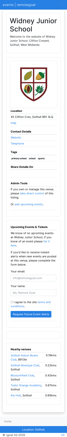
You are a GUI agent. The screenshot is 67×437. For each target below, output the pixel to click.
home (7, 421)
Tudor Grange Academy (26, 385)
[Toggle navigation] (62, 5)
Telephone (17, 143)
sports (41, 158)
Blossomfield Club (22, 375)
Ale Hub (16, 395)
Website (16, 137)
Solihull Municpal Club (25, 365)
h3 (62, 435)
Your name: (18, 286)
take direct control (32, 193)
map (13, 122)
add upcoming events (29, 204)
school (32, 158)
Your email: (18, 271)
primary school (19, 158)
